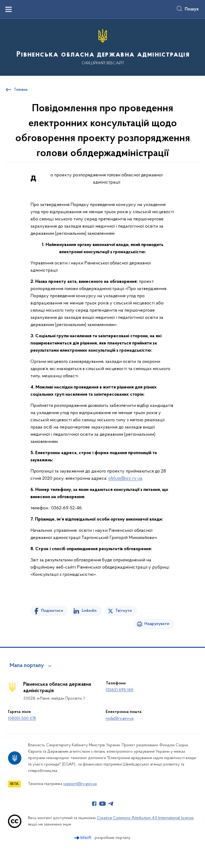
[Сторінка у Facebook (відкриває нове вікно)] (94, 803)
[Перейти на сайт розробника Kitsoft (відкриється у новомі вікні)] (83, 838)
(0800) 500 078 (22, 718)
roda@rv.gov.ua (119, 718)
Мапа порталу (27, 666)
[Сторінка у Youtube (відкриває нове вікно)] (102, 803)
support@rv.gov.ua (80, 784)
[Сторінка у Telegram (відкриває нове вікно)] (111, 803)
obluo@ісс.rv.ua (125, 478)
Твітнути (123, 611)
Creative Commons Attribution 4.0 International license (145, 818)
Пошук (192, 9)
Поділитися (52, 611)
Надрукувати (156, 624)
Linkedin (89, 611)
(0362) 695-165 (119, 690)
